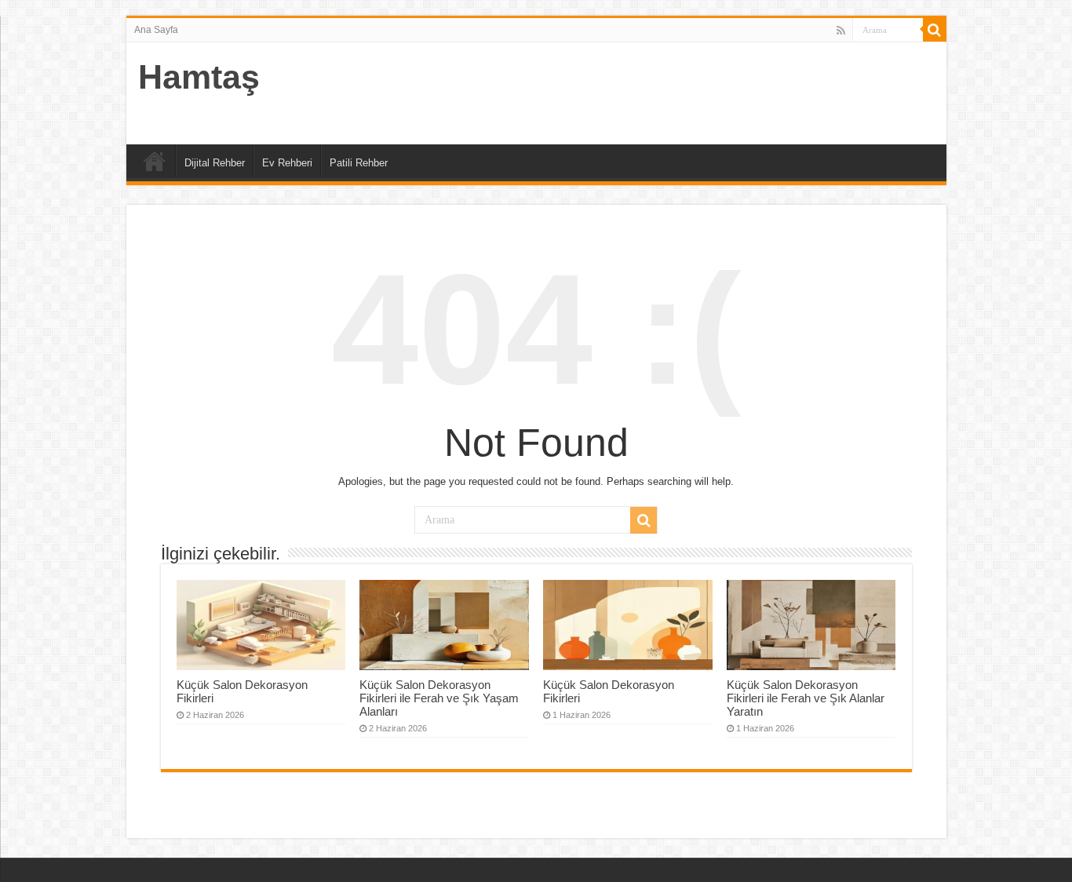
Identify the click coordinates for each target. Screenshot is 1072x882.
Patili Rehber (359, 163)
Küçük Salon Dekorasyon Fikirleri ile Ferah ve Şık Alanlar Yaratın (805, 698)
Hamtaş (199, 77)
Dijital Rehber (214, 163)
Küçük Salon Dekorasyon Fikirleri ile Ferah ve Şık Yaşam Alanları (439, 698)
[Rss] (841, 30)
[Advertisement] (649, 93)
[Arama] (934, 30)
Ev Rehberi (287, 163)
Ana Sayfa (156, 29)
